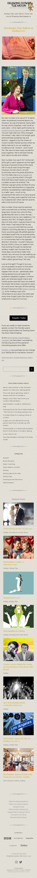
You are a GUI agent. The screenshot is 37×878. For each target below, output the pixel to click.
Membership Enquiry (18, 817)
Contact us (6, 350)
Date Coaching (9, 464)
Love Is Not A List (10, 434)
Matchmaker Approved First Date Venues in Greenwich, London (17, 775)
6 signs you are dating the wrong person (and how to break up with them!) (16, 423)
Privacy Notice (18, 868)
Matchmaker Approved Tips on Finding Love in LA (16, 739)
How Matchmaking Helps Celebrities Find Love (14, 704)
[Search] (31, 369)
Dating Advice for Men (12, 473)
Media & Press (18, 807)
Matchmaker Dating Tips (18, 809)
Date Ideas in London (11, 467)
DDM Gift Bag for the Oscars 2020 (17, 528)
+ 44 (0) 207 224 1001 (18, 854)
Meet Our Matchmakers (18, 804)
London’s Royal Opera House (13, 130)
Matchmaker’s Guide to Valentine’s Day (13, 563)
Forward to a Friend (18, 815)
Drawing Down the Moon (13, 479)
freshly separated (9, 227)
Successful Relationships (20, 357)
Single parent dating (7, 357)
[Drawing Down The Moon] (18, 4)
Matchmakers (8, 482)
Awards (6, 458)
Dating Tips (7, 476)
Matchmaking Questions (18, 801)
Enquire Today (19, 317)
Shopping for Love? (11, 598)
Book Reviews (8, 461)
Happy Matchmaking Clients (18, 812)
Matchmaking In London (14, 631)
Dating (5, 470)
